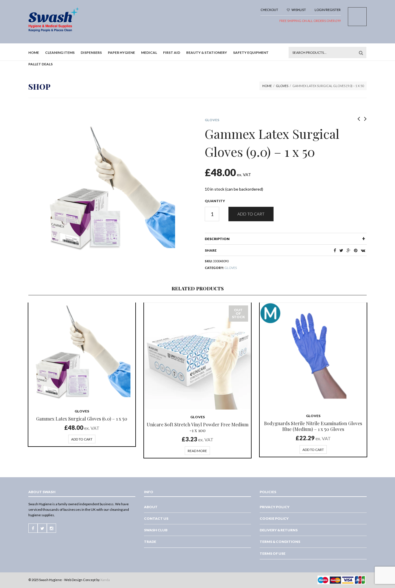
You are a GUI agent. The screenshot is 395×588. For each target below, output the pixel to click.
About (151, 507)
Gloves (282, 86)
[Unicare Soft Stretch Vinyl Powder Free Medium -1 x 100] (197, 356)
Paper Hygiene (121, 52)
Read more (197, 451)
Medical (149, 52)
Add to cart (251, 213)
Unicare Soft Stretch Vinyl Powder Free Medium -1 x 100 (197, 427)
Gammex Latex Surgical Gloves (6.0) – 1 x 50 (81, 419)
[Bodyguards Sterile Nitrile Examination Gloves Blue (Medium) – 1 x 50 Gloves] (313, 355)
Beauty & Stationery (206, 52)
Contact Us (156, 518)
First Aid (171, 52)
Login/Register (328, 10)
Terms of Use (272, 553)
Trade (150, 541)
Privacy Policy (274, 507)
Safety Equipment (251, 52)
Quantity (215, 201)
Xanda (105, 580)
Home (33, 52)
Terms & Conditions (280, 541)
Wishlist (298, 10)
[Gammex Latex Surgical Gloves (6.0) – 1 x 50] (81, 353)
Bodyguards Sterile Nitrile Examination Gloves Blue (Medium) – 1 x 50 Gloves (313, 426)
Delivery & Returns (279, 530)
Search (361, 52)
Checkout (269, 10)
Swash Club (155, 530)
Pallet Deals (40, 64)
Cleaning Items (60, 52)
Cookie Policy (274, 518)
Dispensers (91, 52)
